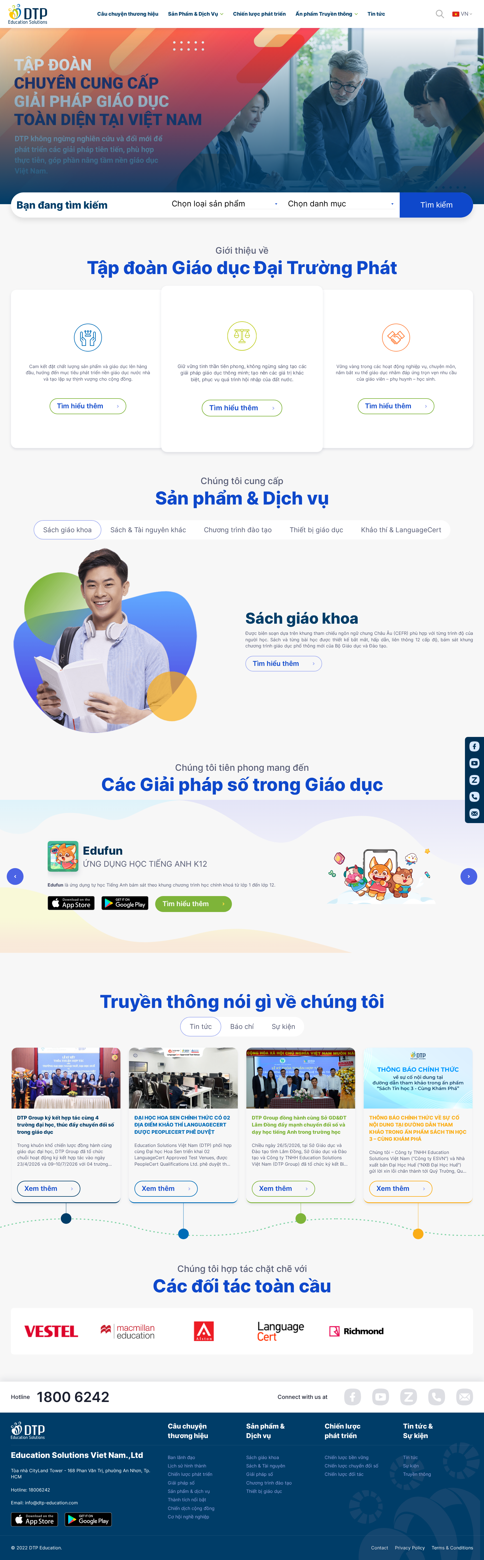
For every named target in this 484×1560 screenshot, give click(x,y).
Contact (379, 1547)
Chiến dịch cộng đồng (191, 1508)
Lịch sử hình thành (187, 1466)
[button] (15, 876)
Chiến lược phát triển (259, 14)
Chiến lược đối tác (344, 1474)
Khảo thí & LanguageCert (401, 530)
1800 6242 (73, 1397)
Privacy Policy (410, 1547)
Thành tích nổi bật (187, 1499)
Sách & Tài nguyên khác (148, 530)
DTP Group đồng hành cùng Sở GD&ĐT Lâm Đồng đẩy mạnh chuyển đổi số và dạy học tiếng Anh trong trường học (299, 1125)
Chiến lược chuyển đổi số (351, 1466)
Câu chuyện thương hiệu (127, 14)
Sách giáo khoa (67, 530)
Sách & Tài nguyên (265, 1466)
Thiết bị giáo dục (316, 530)
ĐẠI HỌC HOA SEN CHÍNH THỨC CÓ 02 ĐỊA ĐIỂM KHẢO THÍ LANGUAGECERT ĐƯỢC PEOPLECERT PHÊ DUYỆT (182, 1125)
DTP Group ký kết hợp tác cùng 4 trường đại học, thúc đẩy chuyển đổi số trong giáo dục (65, 1125)
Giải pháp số (181, 1483)
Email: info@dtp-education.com (44, 1502)
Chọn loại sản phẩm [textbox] (208, 203)
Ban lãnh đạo (181, 1457)
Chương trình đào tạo (238, 530)
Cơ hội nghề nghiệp (188, 1516)
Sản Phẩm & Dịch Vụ (193, 14)
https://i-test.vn (81, 882)
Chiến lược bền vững (347, 1457)
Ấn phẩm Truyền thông (323, 14)
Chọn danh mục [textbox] (317, 203)
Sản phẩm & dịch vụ (189, 1491)
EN (465, 30)
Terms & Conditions (452, 1547)
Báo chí (242, 1026)
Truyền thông (417, 1474)
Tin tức (376, 14)
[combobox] (225, 203)
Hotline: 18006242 (30, 1490)
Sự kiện (283, 1026)
